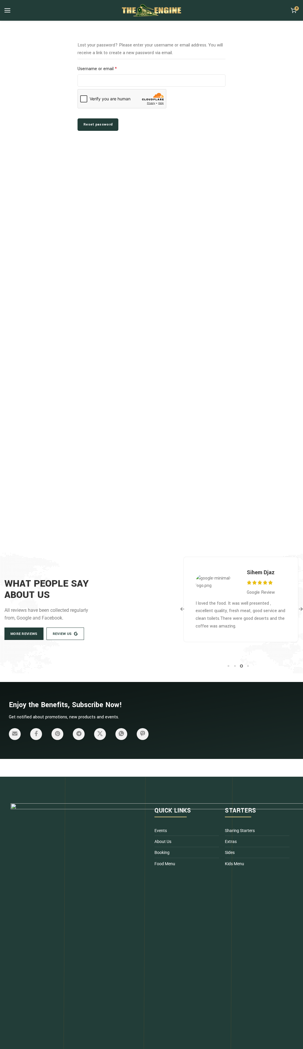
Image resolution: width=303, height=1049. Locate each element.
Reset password (97, 124)
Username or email (106, 68)
